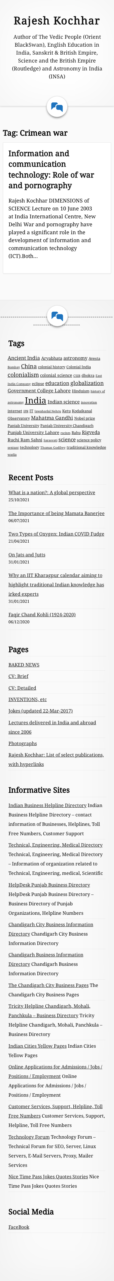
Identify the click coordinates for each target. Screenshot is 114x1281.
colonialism (23, 375)
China (29, 366)
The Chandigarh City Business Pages (48, 985)
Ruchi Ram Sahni (25, 440)
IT (31, 411)
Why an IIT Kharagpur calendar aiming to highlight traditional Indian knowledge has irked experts (56, 584)
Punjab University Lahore (33, 432)
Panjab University (23, 425)
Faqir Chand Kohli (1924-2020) (42, 614)
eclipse (38, 383)
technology (29, 447)
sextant (13, 447)
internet (15, 411)
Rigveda (91, 432)
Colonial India (78, 366)
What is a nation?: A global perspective (51, 492)
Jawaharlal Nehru (47, 411)
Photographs (22, 743)
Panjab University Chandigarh (67, 425)
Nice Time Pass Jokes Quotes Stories (48, 1176)
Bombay (14, 367)
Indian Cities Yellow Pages (37, 1046)
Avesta (94, 358)
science (67, 439)
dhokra (88, 375)
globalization (87, 383)
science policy (89, 440)
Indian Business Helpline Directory (47, 805)
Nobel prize (84, 418)
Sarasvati (50, 440)
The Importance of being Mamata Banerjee (56, 513)
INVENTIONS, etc (27, 699)
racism (65, 433)
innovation (89, 402)
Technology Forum (29, 1137)
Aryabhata (51, 358)
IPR (25, 411)
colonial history (51, 366)
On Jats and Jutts (26, 554)
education (57, 383)
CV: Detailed (22, 688)
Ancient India (24, 358)
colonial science (56, 375)
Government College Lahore (39, 390)
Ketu (66, 411)
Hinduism (80, 391)
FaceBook (18, 1227)
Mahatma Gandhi (52, 417)
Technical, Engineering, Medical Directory (55, 845)
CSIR (76, 376)
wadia (12, 455)
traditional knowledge (86, 447)
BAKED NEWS (23, 664)
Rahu (76, 432)
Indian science (64, 402)
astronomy (75, 358)
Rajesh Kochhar (57, 20)
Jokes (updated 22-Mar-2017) (40, 711)
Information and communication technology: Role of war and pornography (51, 169)
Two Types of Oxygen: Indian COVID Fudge (56, 534)
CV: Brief (18, 676)
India (35, 400)
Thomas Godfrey (52, 447)
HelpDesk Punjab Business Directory (49, 885)
